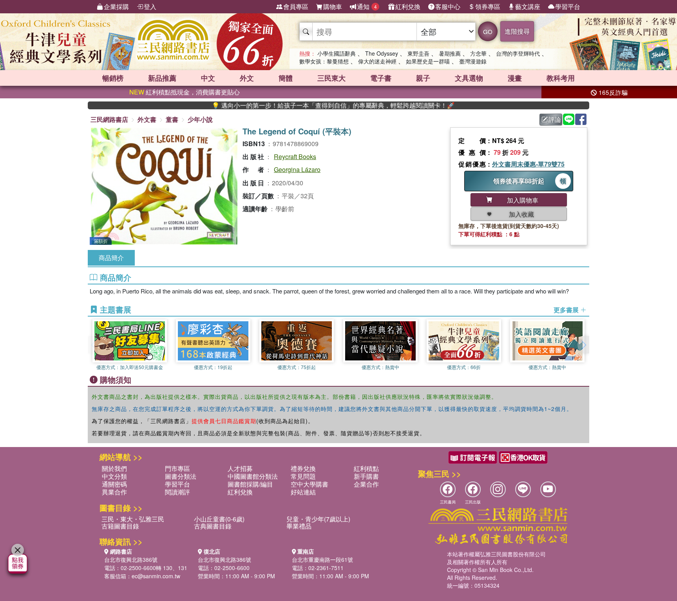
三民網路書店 (109, 119)
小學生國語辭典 (336, 53)
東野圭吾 (418, 53)
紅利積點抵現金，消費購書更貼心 (184, 91)
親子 (423, 78)
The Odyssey (381, 53)
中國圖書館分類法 (253, 476)
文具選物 (469, 78)
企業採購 (116, 6)
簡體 (286, 78)
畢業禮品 (298, 525)
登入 (150, 6)
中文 (208, 78)
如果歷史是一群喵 (428, 61)
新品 (162, 78)
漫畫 (515, 78)
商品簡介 (111, 257)
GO (487, 31)
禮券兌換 (303, 468)
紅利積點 (366, 468)
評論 (554, 119)
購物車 (332, 6)
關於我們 (114, 468)
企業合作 (366, 484)
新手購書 (366, 476)
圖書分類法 (180, 476)
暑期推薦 (450, 53)
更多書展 (567, 310)
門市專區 (177, 468)
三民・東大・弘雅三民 (132, 518)
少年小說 (200, 119)
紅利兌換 (407, 6)
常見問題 (303, 476)
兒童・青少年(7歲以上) (318, 518)
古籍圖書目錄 (120, 525)
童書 (172, 119)
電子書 (380, 78)
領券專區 (487, 6)
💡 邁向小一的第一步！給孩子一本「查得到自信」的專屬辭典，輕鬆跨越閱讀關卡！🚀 (313, 105)
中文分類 (114, 476)
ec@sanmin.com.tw (156, 576)
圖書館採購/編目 (250, 484)
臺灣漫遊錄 (473, 61)
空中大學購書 (309, 484)
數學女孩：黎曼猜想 (324, 61)
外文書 (147, 119)
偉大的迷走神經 (377, 61)
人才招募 (240, 468)
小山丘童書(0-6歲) (219, 518)
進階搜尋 (517, 31)
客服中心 (447, 6)
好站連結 (303, 491)
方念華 (478, 53)
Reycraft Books (295, 156)
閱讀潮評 (177, 491)
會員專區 (295, 6)
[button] (583, 344)
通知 (367, 6)
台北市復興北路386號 (130, 559)
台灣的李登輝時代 (518, 53)
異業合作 (114, 491)
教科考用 (561, 78)
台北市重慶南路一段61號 (322, 559)
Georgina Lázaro (297, 169)
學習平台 (567, 6)
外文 (247, 78)
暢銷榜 (112, 78)
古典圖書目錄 (213, 525)
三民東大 (331, 78)
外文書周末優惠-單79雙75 (528, 163)
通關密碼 (114, 484)
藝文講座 (527, 6)
